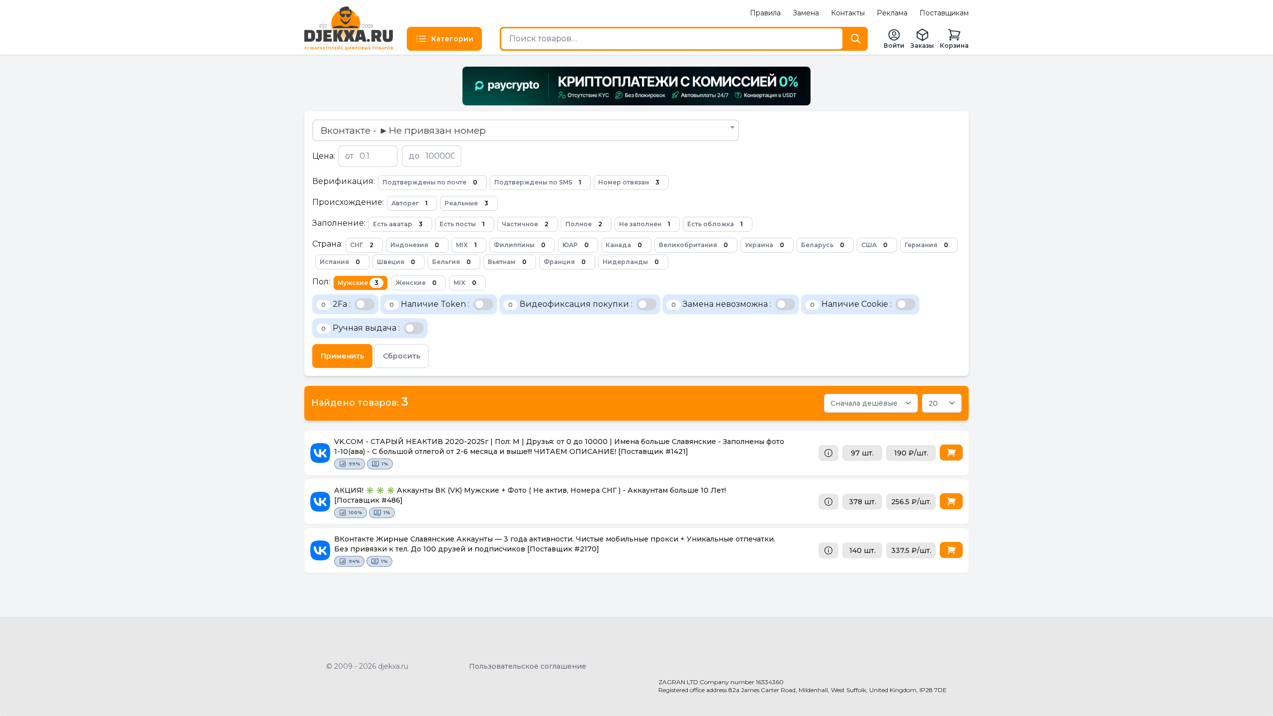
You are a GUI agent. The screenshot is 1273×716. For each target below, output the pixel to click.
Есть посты (462, 224)
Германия (926, 245)
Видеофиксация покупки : (570, 304)
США (874, 245)
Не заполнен (644, 224)
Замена (806, 12)
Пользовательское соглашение (527, 666)
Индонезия (414, 245)
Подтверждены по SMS (537, 182)
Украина (764, 245)
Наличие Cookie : (851, 304)
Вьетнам (507, 262)
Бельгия (451, 262)
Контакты (848, 12)
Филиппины (520, 245)
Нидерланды (631, 262)
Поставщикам (944, 12)
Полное (583, 224)
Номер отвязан (628, 182)
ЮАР (575, 245)
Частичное (525, 224)
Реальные (466, 203)
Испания (340, 262)
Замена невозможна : (721, 304)
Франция (565, 262)
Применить (342, 356)
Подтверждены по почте (429, 182)
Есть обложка (715, 224)
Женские (416, 282)
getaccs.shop (681, 699)
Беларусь (822, 245)
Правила (765, 12)
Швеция (396, 262)
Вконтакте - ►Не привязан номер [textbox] (403, 130)
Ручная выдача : (360, 328)
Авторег (409, 203)
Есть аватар (398, 224)
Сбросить (401, 356)
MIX (466, 245)
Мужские (358, 282)
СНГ (361, 245)
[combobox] (525, 130)
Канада (624, 245)
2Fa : (336, 304)
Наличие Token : (429, 304)
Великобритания (693, 245)
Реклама (892, 12)
